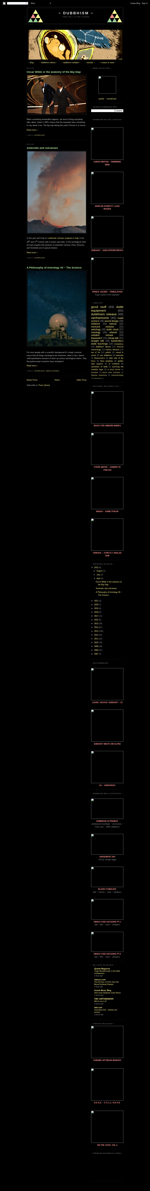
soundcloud (111, 99)
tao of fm (95, 352)
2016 (96, 620)
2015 (96, 623)
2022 (96, 567)
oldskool (95, 324)
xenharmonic (100, 317)
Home (57, 380)
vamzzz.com (100, 980)
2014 (96, 627)
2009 (96, 646)
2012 (96, 635)
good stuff (98, 307)
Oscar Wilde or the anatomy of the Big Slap (54, 71)
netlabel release (102, 335)
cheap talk (113, 338)
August (100, 571)
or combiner (114, 364)
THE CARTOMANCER (103, 999)
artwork (113, 332)
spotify (101, 99)
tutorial (112, 324)
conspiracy (118, 344)
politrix (108, 352)
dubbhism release (104, 314)
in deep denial (114, 369)
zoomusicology (117, 375)
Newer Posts (32, 380)
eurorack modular (102, 326)
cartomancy (98, 378)
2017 (96, 616)
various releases (112, 349)
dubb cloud (112, 329)
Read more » (32, 130)
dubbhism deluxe (103, 347)
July (99, 575)
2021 (96, 601)
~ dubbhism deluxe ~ (48, 62)
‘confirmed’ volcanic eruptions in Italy (63, 238)
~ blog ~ (31, 62)
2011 (96, 639)
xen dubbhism (106, 355)
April (99, 578)
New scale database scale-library (107, 993)
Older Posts (82, 380)
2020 (96, 604)
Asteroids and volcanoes (42, 148)
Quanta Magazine (102, 969)
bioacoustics (99, 358)
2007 (96, 654)
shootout (94, 372)
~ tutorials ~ (90, 62)
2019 (96, 608)
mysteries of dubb (99, 367)
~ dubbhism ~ (75, 13)
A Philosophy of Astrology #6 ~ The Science (54, 267)
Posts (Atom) (44, 385)
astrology (39, 135)
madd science (52, 371)
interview (119, 355)
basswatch (96, 338)
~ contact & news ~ (107, 62)
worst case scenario (111, 372)
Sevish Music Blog (102, 990)
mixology (95, 332)
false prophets (106, 361)
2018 (96, 612)
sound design (112, 321)
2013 (96, 631)
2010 (96, 642)
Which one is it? (100, 1001)
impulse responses (99, 375)
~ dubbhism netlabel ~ (71, 62)
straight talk (97, 341)
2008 (96, 650)
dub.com (98, 1007)
